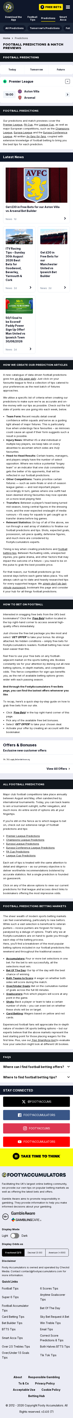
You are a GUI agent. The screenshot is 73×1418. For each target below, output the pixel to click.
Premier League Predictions (23, 835)
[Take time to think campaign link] (36, 1159)
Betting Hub (36, 1396)
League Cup (46, 124)
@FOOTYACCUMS (39, 1101)
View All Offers (57, 768)
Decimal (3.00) (35, 1252)
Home (6, 38)
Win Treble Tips (50, 1323)
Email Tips (46, 1329)
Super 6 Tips (10, 1297)
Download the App (13, 18)
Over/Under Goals (18, 986)
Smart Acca (63, 18)
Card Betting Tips (13, 1316)
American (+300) (57, 1252)
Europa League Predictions (22, 843)
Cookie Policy (50, 1389)
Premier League (12, 124)
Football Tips (32, 18)
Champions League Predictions (25, 839)
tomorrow (36, 69)
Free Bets (38, 618)
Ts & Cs (23, 1383)
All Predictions (14, 28)
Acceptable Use (24, 1389)
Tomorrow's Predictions (45, 28)
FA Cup (28, 124)
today (12, 69)
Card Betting (14, 1013)
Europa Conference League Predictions (30, 847)
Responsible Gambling (44, 1377)
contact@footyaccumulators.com (41, 1271)
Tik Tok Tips (48, 1355)
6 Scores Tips (49, 1288)
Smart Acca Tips (12, 1338)
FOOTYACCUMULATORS (39, 1115)
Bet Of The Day (16, 970)
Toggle (15, 1235)
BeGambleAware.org (22, 760)
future (61, 69)
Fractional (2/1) (13, 1252)
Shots (10, 1001)
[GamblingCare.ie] (26, 1220)
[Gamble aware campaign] (26, 1213)
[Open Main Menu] (68, 7)
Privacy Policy (45, 1383)
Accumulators (15, 958)
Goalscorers (14, 993)
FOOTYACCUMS (39, 1128)
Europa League (23, 132)
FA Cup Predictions (17, 851)
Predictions (48, 18)
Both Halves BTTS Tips (55, 1346)
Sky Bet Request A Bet (54, 1316)
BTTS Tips (9, 1329)
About (17, 1377)
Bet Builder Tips (12, 1323)
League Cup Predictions (21, 855)
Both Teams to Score (19, 978)
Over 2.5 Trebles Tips (16, 1346)
